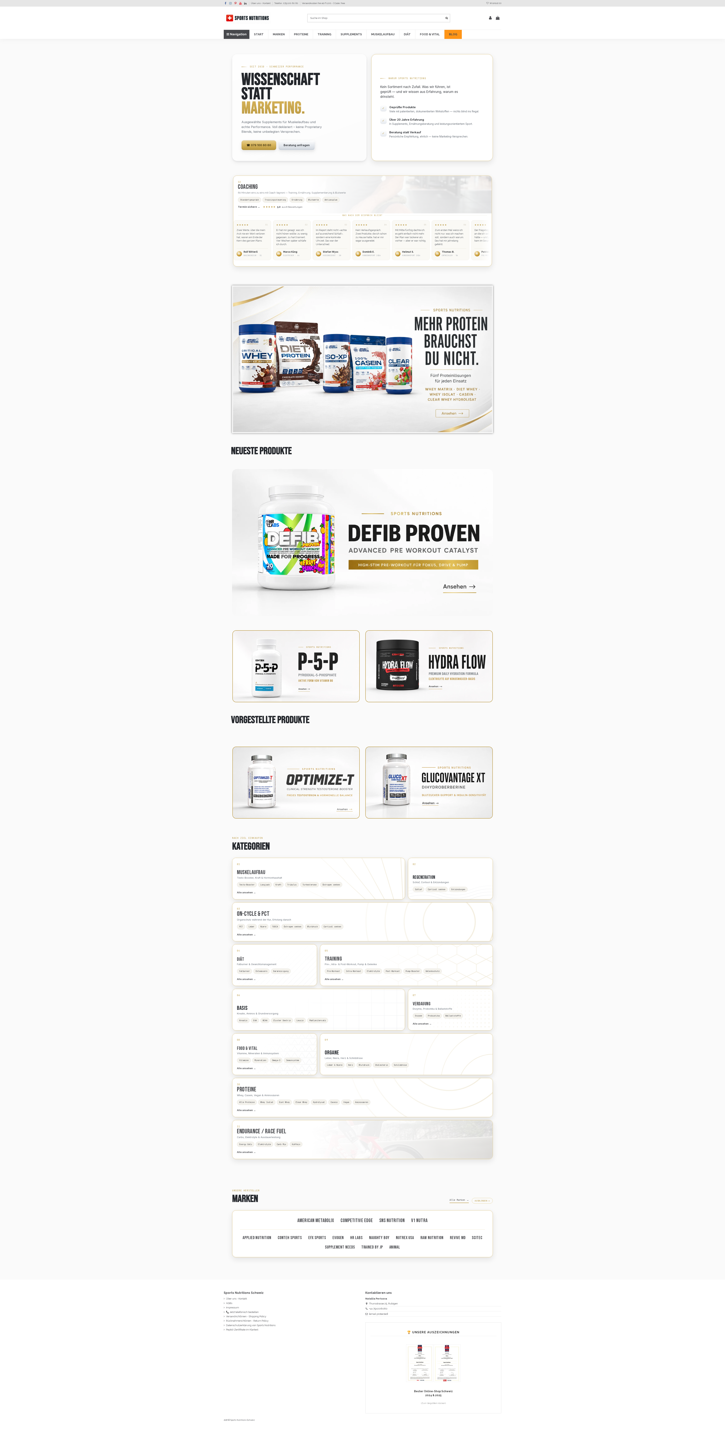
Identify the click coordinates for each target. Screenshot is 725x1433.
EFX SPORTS (317, 1237)
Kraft (278, 884)
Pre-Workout (333, 971)
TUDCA (275, 926)
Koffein (296, 1144)
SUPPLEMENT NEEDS (340, 1247)
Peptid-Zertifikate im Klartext (242, 1329)
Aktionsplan (331, 199)
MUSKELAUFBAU (251, 872)
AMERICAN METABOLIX (315, 1221)
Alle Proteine (247, 1102)
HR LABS (356, 1237)
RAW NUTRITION (431, 1237)
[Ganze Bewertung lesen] (252, 240)
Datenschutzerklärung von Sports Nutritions (250, 1325)
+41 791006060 (378, 1308)
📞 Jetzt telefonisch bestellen (242, 1312)
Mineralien (260, 1060)
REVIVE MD (457, 1237)
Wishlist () (495, 3)
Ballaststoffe (453, 1015)
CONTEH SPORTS (290, 1237)
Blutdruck (312, 926)
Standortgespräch (249, 199)
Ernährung (297, 199)
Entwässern (261, 971)
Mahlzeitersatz (317, 1020)
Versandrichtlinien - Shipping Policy (246, 1316)
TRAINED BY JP (372, 1247)
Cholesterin (381, 1065)
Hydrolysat (319, 1102)
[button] (258, 34)
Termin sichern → (249, 206)
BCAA (265, 1020)
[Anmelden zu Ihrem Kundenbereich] (490, 18)
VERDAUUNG (422, 1004)
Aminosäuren (361, 1102)
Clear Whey (301, 1102)
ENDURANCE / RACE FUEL (261, 1131)
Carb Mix (281, 1144)
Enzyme (418, 1015)
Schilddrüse (400, 1065)
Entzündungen (458, 889)
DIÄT (240, 959)
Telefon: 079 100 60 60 (286, 3)
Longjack (265, 884)
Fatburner (244, 971)
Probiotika (434, 1015)
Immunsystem (292, 1060)
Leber (252, 926)
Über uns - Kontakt (261, 3)
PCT (241, 926)
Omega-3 (276, 1060)
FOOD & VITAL (247, 1048)
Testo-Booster (247, 884)
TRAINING (333, 959)
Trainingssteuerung (275, 199)
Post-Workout (393, 971)
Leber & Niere (334, 1065)
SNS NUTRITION (392, 1221)
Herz (350, 1065)
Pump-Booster (413, 971)
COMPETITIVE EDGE (357, 1221)
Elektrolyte (373, 971)
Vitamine (244, 1060)
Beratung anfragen (297, 145)
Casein (334, 1102)
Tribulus (292, 884)
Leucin (300, 1020)
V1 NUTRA (419, 1221)
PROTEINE (246, 1089)
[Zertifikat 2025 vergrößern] (419, 1363)
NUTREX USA (405, 1237)
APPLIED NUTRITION (257, 1237)
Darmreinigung (280, 971)
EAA (255, 1020)
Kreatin (243, 1020)
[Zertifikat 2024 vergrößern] (447, 1363)
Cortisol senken (436, 889)
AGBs (229, 1303)
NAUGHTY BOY (379, 1237)
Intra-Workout (353, 971)
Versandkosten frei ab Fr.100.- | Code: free (323, 3)
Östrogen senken (331, 884)
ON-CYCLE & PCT (253, 914)
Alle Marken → (459, 1199)
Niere (263, 926)
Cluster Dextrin (282, 1020)
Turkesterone (309, 884)
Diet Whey (284, 1102)
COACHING (248, 187)
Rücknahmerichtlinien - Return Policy (247, 1320)
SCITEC (477, 1237)
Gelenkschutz (433, 971)
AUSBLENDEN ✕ (482, 1200)
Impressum (232, 1307)
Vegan (346, 1102)
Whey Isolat (266, 1102)
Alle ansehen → (246, 892)
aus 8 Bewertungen (282, 206)
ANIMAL (394, 1247)
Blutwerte (313, 199)
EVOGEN (338, 1237)
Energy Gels (245, 1144)
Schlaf (418, 889)
